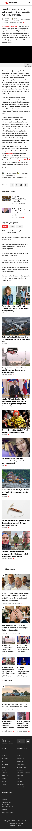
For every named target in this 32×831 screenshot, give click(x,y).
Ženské (4, 770)
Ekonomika (20, 784)
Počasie (4, 784)
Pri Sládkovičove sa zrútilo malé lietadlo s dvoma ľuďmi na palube (15, 254)
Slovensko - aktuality (23, 773)
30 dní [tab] (19, 226)
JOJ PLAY (4, 755)
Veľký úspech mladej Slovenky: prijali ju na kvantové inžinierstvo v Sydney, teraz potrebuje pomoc (15, 246)
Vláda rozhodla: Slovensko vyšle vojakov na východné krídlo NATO (15, 232)
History (4, 781)
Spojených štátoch (24, 160)
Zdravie (4, 778)
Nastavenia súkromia (8, 812)
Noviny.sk (19, 753)
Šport (3, 767)
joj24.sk (19, 755)
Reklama (4, 797)
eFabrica (20, 825)
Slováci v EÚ (20, 787)
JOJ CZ (4, 761)
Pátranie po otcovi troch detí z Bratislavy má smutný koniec (16, 238)
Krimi (18, 778)
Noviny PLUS (20, 758)
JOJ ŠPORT (5, 758)
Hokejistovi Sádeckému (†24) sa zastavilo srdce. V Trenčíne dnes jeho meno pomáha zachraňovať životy (15, 269)
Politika (19, 781)
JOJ (3, 753)
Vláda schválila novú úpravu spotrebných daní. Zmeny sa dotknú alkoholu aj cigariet (15, 261)
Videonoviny (20, 761)
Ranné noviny (21, 764)
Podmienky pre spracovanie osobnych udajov (7, 804)
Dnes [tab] (5, 226)
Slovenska (9, 153)
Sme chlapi (5, 775)
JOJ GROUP (5, 764)
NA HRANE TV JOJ (21, 767)
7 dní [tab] (12, 226)
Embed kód (28, 66)
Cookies (4, 809)
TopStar (4, 773)
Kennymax (20, 823)
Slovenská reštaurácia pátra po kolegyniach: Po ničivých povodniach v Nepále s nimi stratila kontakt (16, 278)
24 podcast (20, 770)
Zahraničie (20, 775)
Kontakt (4, 800)
